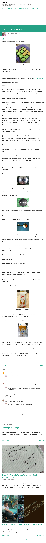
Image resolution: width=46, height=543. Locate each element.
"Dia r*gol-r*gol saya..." (11, 428)
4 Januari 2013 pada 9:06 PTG (13, 372)
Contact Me (32, 8)
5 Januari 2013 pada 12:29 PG (18, 375)
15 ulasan (7, 440)
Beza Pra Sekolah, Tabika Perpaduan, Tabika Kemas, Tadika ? (20, 476)
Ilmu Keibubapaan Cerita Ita (23, 8)
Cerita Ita (5, 3)
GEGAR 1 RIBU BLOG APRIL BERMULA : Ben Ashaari (22, 524)
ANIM (6, 382)
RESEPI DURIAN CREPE (38, 78)
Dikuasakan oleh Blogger (24, 539)
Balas (6, 380)
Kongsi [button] (41, 365)
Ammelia (6, 372)
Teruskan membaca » (40, 440)
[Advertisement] (23, 18)
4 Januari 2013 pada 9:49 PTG (11, 382)
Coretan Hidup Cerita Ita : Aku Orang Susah (9, 8)
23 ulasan (7, 535)
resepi (9, 365)
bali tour (6, 394)
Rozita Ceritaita (10, 375)
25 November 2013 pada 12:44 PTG (13, 394)
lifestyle (6, 365)
